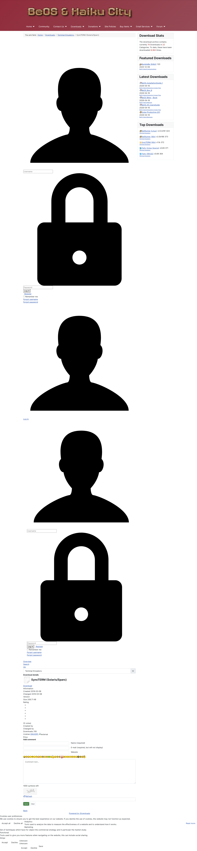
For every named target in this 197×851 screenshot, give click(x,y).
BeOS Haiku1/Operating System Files (150, 88)
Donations (93, 26)
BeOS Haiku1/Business (146, 117)
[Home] (33, 26)
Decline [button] (14, 842)
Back (25, 810)
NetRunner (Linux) (149, 131)
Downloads (76, 26)
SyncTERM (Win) (148, 142)
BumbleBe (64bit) (149, 64)
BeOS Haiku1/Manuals (145, 102)
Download (27, 686)
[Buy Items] (130, 26)
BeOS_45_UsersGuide (150, 105)
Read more (190, 823)
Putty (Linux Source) (150, 148)
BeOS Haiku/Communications (147, 69)
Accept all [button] (6, 823)
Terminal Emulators (144, 133)
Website (74, 752)
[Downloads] (82, 26)
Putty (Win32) (147, 154)
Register (27, 294)
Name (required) (78, 743)
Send (26, 804)
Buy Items (124, 26)
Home (29, 26)
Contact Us (58, 26)
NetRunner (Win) (148, 136)
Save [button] (41, 846)
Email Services (143, 26)
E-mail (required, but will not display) (87, 747)
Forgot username (30, 299)
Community (44, 26)
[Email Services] (151, 26)
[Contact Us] (65, 26)
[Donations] (99, 26)
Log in (27, 291)
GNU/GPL (34, 734)
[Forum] (163, 26)
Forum (159, 26)
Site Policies (110, 26)
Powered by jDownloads (79, 813)
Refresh (29, 796)
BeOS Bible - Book (149, 97)
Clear (33, 804)
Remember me (31, 296)
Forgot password (30, 302)
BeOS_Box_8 (146, 90)
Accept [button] (5, 842)
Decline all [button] (18, 823)
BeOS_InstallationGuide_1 (152, 83)
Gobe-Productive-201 (150, 112)
